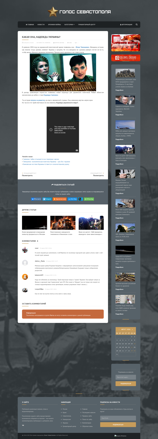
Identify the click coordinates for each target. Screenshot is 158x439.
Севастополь (67, 416)
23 (134, 347)
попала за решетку (38, 100)
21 (129, 347)
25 (120, 351)
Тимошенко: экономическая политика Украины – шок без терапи (46, 162)
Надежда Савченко (51, 95)
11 (120, 344)
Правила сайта (87, 416)
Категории (68, 25)
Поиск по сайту (87, 419)
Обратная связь (87, 426)
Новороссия (67, 419)
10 (117, 344)
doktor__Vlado (40, 261)
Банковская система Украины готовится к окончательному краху (46, 164)
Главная (30, 25)
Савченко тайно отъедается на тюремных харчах (41, 159)
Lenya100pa (39, 289)
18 (120, 347)
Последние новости (88, 412)
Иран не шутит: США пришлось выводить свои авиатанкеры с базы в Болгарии (90, 234)
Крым (64, 412)
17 (117, 347)
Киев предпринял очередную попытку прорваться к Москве (33, 233)
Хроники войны (54, 25)
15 (132, 344)
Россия (65, 409)
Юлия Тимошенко (82, 47)
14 (129, 344)
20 (126, 347)
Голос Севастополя (50, 435)
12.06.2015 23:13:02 (28, 42)
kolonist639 (39, 275)
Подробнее (119, 90)
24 (117, 351)
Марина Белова (59, 42)
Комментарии (86, 423)
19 (123, 347)
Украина (47, 42)
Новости (41, 25)
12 (123, 344)
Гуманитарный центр (86, 25)
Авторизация (126, 25)
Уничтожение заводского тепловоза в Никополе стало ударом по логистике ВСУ (61, 234)
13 (126, 344)
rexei (36, 248)
